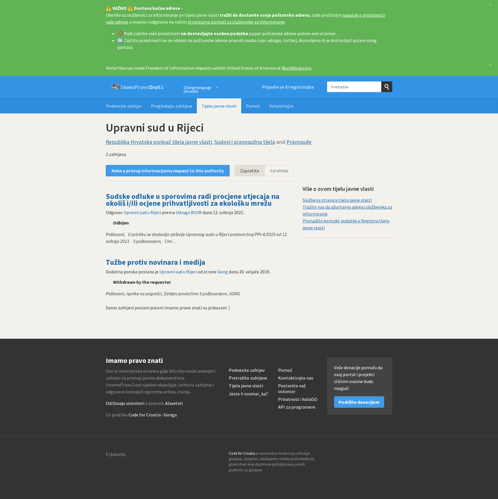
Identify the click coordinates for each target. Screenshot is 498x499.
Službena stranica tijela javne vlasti (337, 200)
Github (362, 455)
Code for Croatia (145, 415)
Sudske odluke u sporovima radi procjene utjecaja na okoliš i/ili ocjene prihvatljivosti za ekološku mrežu (193, 200)
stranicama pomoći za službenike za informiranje (236, 22)
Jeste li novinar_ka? (248, 394)
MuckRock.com (296, 68)
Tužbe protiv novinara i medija (155, 262)
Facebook (387, 455)
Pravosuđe (299, 141)
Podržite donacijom (359, 402)
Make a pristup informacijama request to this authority (168, 171)
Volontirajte (281, 106)
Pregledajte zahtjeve (171, 106)
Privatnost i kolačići (297, 399)
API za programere (296, 407)
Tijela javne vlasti (219, 106)
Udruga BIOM (189, 212)
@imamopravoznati (375, 455)
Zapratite (249, 171)
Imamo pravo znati (137, 87)
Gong (222, 272)
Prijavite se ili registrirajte (288, 87)
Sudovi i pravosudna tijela (244, 141)
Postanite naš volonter (292, 388)
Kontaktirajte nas (295, 378)
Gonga (170, 415)
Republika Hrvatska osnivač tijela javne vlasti (159, 141)
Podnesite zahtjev (124, 106)
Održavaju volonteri (125, 403)
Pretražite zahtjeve (248, 378)
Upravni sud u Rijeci (142, 212)
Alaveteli (174, 403)
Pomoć (253, 106)
